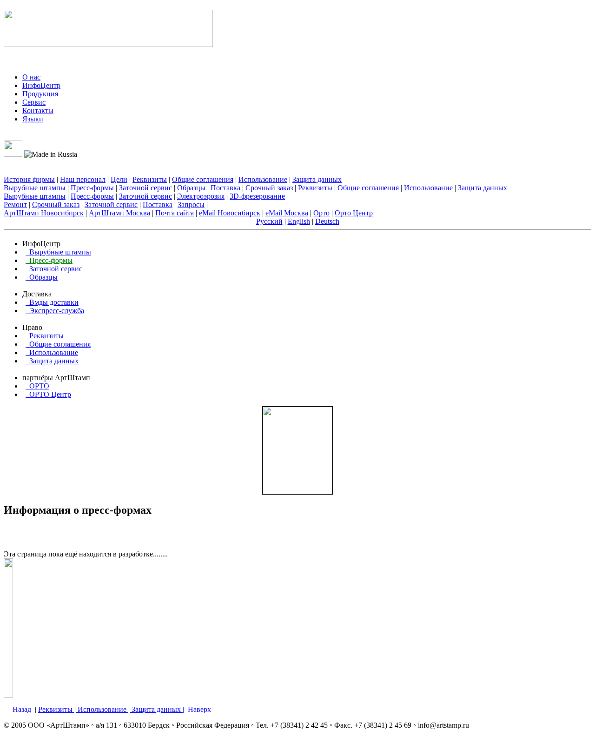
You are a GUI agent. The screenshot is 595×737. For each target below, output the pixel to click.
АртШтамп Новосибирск (44, 213)
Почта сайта (174, 213)
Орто (321, 213)
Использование (262, 179)
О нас (31, 77)
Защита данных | (158, 709)
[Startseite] (18, 136)
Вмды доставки (52, 302)
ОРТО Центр (48, 394)
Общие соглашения (202, 179)
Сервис (34, 102)
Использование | (105, 709)
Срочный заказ (269, 188)
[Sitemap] (28, 136)
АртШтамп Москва (119, 213)
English (299, 221)
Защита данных (317, 179)
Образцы (191, 188)
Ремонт (15, 204)
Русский (269, 221)
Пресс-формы (92, 188)
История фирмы (29, 179)
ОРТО (37, 386)
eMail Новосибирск (229, 213)
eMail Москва (286, 213)
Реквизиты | (58, 709)
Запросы (191, 204)
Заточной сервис (145, 188)
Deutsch (327, 221)
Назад (22, 709)
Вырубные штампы (35, 188)
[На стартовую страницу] (108, 42)
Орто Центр (354, 213)
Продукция (40, 94)
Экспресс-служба (55, 311)
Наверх (199, 709)
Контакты (37, 110)
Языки (32, 119)
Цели (119, 179)
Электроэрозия (201, 196)
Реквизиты (149, 179)
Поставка (225, 188)
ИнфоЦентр (41, 85)
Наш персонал (83, 179)
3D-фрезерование (257, 196)
